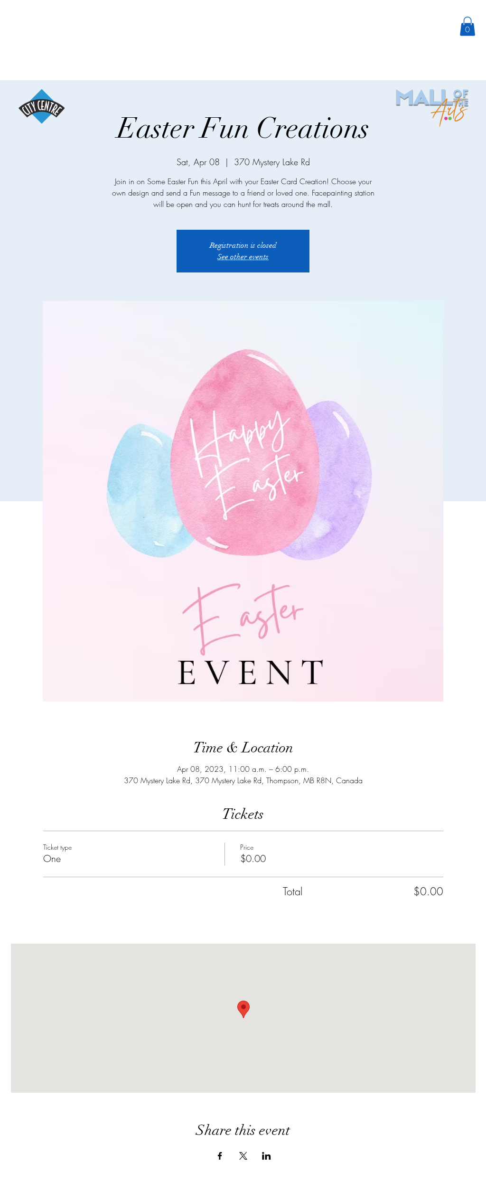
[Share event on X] (243, 1156)
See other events (243, 257)
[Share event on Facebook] (219, 1156)
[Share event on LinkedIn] (266, 1156)
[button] (467, 26)
